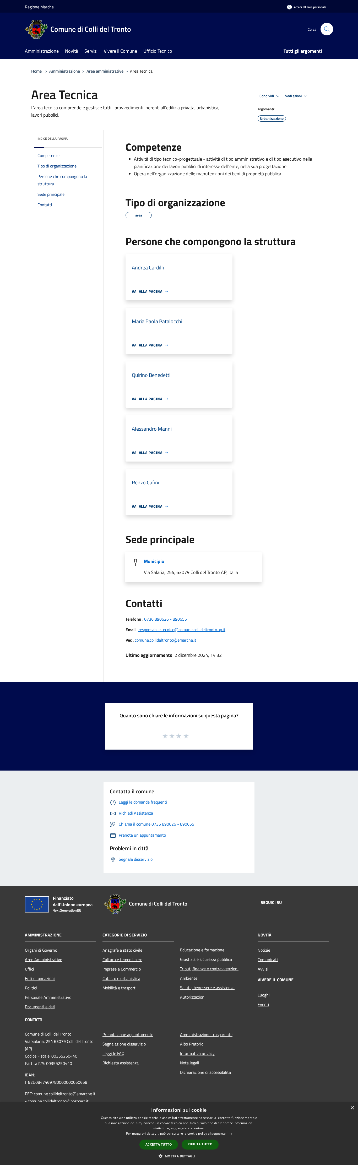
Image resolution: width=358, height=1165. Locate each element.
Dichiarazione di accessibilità (205, 1072)
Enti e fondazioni (40, 978)
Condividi (267, 96)
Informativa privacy (197, 1053)
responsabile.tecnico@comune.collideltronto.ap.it (181, 629)
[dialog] (179, 1133)
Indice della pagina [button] (52, 138)
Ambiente (188, 978)
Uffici (29, 969)
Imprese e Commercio (121, 969)
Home (36, 71)
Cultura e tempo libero (122, 959)
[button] (178, 1156)
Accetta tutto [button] (158, 1144)
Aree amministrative (104, 71)
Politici (31, 988)
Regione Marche (39, 7)
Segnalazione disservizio (124, 1044)
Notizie (264, 950)
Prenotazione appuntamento (127, 1034)
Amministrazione (64, 71)
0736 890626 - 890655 (165, 619)
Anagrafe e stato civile (122, 950)
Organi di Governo (41, 950)
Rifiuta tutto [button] (200, 1144)
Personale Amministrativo (48, 997)
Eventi (263, 1004)
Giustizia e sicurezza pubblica (206, 959)
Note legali (189, 1063)
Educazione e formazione (202, 950)
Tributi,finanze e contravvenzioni (209, 969)
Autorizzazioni (192, 997)
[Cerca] (327, 29)
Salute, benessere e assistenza (207, 987)
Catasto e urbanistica (121, 978)
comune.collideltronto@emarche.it (165, 640)
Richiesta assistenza (120, 1063)
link (229, 1133)
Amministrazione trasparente (206, 1034)
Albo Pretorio (191, 1044)
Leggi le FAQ (113, 1053)
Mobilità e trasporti (119, 988)
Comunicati (268, 959)
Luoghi (264, 995)
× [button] (352, 1108)
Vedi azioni (293, 96)
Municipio (154, 561)
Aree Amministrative (43, 959)
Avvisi (263, 969)
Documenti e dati (40, 1007)
